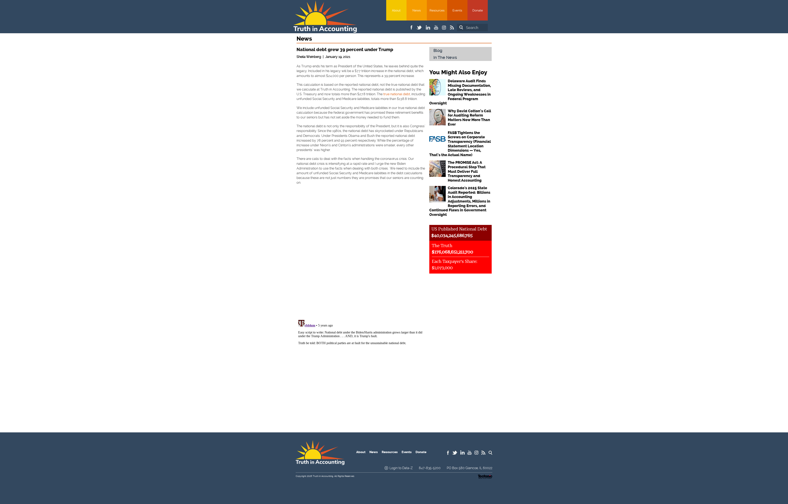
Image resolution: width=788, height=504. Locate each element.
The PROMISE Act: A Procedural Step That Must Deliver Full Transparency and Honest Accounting (467, 171)
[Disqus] (361, 261)
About (396, 10)
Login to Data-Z (401, 468)
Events (457, 10)
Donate (477, 10)
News (416, 10)
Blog (437, 50)
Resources (437, 10)
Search (461, 27)
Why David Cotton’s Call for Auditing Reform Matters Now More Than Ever (469, 118)
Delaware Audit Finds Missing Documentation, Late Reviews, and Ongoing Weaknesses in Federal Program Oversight (460, 92)
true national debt (396, 94)
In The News (445, 57)
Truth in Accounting (323, 476)
